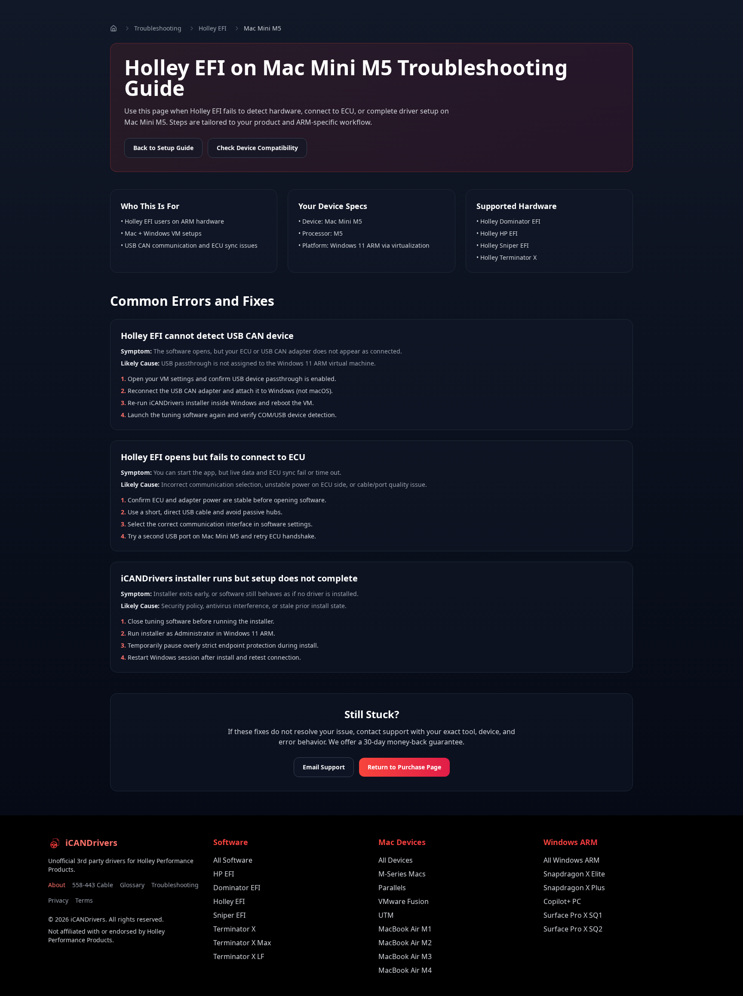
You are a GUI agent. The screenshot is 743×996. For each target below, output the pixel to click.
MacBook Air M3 (405, 956)
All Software (232, 860)
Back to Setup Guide (163, 148)
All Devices (395, 860)
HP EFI (223, 874)
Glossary (132, 885)
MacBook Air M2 (405, 942)
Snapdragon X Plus (574, 887)
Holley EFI (213, 28)
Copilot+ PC (562, 901)
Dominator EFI (236, 887)
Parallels (392, 887)
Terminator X (234, 929)
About (56, 885)
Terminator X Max (242, 942)
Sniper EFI (229, 915)
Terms (84, 900)
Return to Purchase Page (404, 767)
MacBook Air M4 (405, 970)
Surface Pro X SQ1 (572, 915)
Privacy (58, 900)
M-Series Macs (402, 874)
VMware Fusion (403, 901)
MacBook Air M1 (405, 929)
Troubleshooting (157, 28)
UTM (386, 915)
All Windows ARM (571, 860)
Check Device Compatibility (257, 148)
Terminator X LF (238, 956)
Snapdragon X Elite (574, 874)
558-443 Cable (92, 885)
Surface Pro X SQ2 (572, 929)
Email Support (324, 767)
